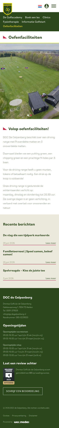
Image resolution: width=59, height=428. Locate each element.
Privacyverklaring (19, 415)
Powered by (8, 422)
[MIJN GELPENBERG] (46, 6)
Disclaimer (33, 415)
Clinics (46, 17)
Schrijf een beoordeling (22, 391)
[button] (40, 6)
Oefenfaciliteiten (13, 26)
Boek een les (32, 17)
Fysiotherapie (11, 21)
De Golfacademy (12, 17)
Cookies (6, 415)
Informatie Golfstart (33, 21)
